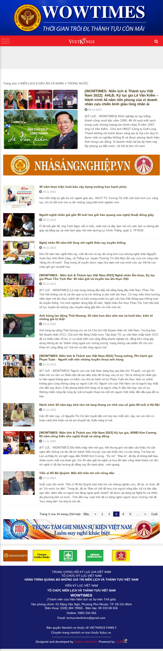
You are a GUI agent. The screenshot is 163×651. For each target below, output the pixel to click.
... (137, 514)
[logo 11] (42, 555)
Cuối (154, 514)
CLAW (119, 641)
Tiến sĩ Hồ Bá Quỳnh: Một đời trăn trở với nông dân (76, 473)
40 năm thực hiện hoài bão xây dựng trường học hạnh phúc (83, 186)
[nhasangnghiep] (81, 165)
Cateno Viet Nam (85, 641)
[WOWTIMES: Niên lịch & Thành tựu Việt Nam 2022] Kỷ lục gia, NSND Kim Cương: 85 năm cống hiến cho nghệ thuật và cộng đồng (98, 434)
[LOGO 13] (95, 555)
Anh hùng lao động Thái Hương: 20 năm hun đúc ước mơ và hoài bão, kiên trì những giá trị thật (96, 317)
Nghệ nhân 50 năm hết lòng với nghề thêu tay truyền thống (82, 242)
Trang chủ (10, 83)
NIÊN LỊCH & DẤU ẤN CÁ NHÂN (42, 83)
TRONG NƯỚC (77, 83)
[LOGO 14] (68, 555)
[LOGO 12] (121, 555)
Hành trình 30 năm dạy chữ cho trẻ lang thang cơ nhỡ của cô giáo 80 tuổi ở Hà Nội (99, 404)
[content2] (81, 529)
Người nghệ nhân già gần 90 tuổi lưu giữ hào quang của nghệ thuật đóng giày (96, 215)
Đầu (86, 514)
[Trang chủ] (81, 16)
